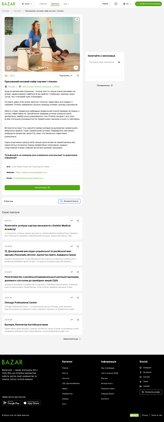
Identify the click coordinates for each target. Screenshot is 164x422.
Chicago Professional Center (21, 302)
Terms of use (156, 415)
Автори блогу (107, 383)
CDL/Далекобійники (71, 383)
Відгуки (104, 378)
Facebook (147, 372)
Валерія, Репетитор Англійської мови (26, 324)
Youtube (146, 377)
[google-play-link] (11, 402)
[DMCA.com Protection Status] (134, 415)
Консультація (41, 187)
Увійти (105, 4)
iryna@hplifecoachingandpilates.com (28, 178)
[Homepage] (8, 3)
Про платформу (108, 368)
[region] (42, 44)
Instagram (147, 367)
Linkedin (146, 386)
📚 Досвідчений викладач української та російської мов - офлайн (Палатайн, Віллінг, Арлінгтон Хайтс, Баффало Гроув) (40, 253)
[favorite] (78, 76)
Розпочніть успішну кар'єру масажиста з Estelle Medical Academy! (38, 227)
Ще (65, 3)
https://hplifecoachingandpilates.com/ (31, 172)
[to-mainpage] (12, 362)
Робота (43, 3)
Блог (64, 404)
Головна (5, 11)
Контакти (105, 399)
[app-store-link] (31, 402)
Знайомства (67, 393)
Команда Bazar (107, 393)
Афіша (64, 388)
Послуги (55, 3)
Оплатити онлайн (152, 392)
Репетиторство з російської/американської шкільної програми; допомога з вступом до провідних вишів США (42, 278)
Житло (65, 373)
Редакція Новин (108, 388)
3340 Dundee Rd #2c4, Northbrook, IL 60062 (41, 87)
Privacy (145, 415)
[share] (72, 221)
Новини (65, 399)
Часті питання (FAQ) (109, 373)
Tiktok (145, 381)
